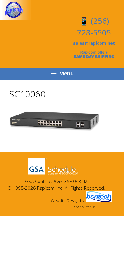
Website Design (65, 200)
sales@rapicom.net (94, 43)
